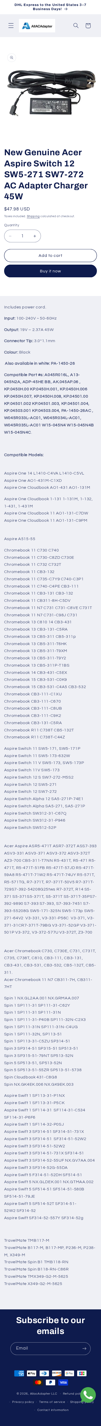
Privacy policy (23, 1402)
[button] (11, 26)
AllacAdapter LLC (43, 1393)
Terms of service (52, 1402)
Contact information (53, 1410)
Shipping (33, 216)
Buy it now (50, 271)
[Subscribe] (84, 1348)
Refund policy (74, 1393)
